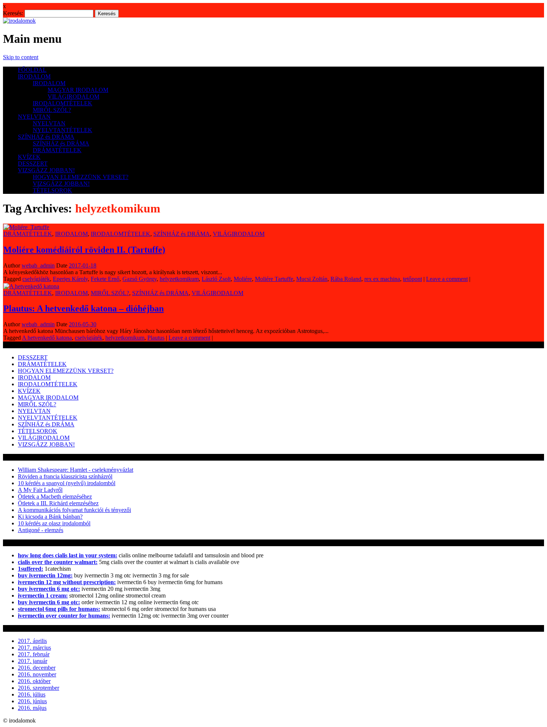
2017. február (33, 654)
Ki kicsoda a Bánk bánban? (50, 516)
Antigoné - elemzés (40, 530)
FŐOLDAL (32, 70)
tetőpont (412, 279)
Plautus (155, 337)
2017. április (32, 641)
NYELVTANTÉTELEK (62, 130)
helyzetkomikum (179, 279)
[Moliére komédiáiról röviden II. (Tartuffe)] (26, 227)
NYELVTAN (34, 116)
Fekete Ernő (105, 279)
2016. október (34, 681)
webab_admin (38, 265)
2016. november (37, 674)
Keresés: (13, 13)
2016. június (32, 701)
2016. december (36, 667)
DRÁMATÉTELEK (57, 150)
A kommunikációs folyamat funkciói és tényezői (74, 510)
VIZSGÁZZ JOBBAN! (46, 170)
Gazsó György (139, 279)
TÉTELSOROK (52, 190)
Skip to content (20, 57)
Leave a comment (447, 279)
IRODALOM (34, 76)
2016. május (32, 708)
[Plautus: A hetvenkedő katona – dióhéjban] (31, 286)
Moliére (243, 279)
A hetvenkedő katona (47, 337)
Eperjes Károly (70, 279)
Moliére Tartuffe (274, 279)
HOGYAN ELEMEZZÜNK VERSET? (80, 177)
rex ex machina (382, 279)
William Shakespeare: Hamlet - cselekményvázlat (75, 470)
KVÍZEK (29, 157)
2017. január (32, 661)
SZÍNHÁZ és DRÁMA (46, 137)
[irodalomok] (19, 20)
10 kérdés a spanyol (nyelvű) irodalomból (66, 483)
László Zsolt (216, 279)
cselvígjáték (36, 279)
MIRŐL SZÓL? (52, 110)
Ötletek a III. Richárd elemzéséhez (58, 503)
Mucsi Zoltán (311, 279)
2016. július (31, 694)
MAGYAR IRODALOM (78, 90)
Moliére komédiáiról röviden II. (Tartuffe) (84, 249)
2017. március (34, 647)
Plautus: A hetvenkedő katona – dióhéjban (83, 308)
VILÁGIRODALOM (73, 96)
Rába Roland (345, 279)
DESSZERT (33, 163)
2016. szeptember (38, 688)
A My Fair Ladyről (40, 490)
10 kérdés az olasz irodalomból (54, 523)
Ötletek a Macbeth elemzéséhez (55, 496)
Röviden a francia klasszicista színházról (65, 476)
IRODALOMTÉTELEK (62, 103)
